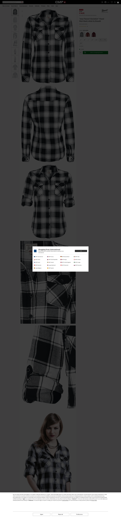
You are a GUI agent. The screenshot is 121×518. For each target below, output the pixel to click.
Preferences (79, 514)
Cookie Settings (65, 500)
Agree (41, 514)
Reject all (60, 514)
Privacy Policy (94, 500)
